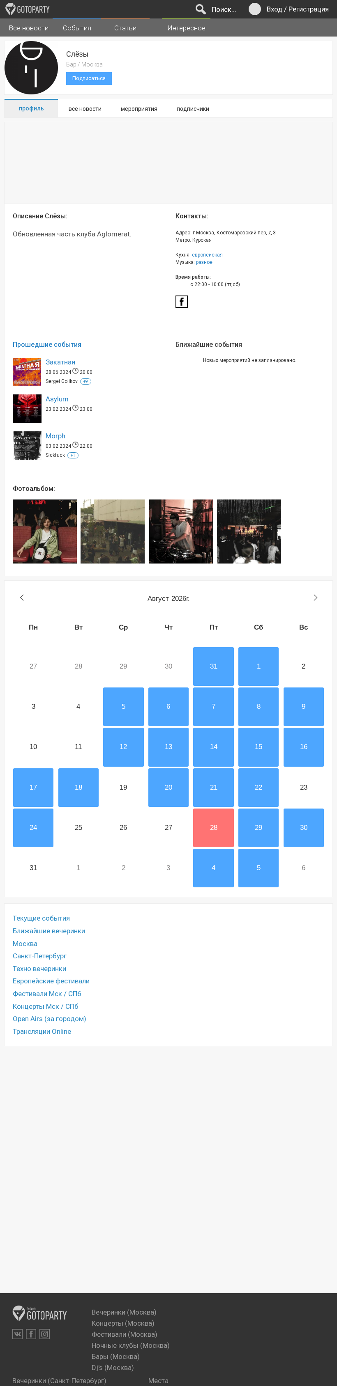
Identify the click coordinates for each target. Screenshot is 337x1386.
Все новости (28, 28)
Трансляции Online (42, 1031)
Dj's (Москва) (113, 1367)
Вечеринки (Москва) (124, 1312)
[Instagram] (44, 1334)
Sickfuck (55, 455)
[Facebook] (181, 304)
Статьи (125, 28)
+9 (85, 381)
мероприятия (139, 108)
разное (204, 262)
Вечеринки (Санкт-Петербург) (59, 1381)
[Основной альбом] (45, 531)
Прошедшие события (47, 344)
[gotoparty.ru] (27, 9)
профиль (31, 108)
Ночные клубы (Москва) (131, 1345)
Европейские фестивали (51, 981)
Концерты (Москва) (123, 1323)
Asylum (57, 399)
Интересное (186, 28)
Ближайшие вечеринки (49, 931)
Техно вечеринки (39, 968)
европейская (207, 255)
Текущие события (41, 918)
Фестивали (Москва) (124, 1334)
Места (158, 1381)
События (77, 28)
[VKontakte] (17, 1334)
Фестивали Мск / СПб (47, 994)
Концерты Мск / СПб (45, 1006)
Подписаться (89, 78)
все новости (85, 108)
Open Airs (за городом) (49, 1019)
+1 (73, 455)
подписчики (193, 108)
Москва (25, 943)
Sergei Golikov (62, 381)
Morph (55, 436)
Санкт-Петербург (40, 956)
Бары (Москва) (116, 1356)
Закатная (60, 362)
